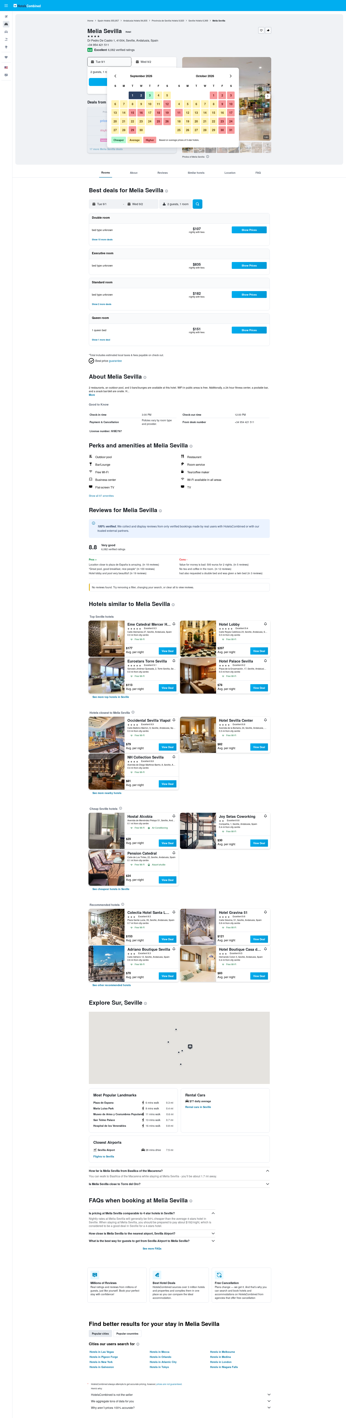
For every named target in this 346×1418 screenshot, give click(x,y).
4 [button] (158, 95)
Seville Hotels (195, 20)
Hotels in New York (101, 1362)
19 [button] (167, 113)
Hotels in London (221, 1362)
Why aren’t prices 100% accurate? (113, 1408)
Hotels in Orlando (160, 1357)
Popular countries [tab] (127, 1333)
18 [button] (158, 113)
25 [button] (158, 121)
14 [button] (123, 113)
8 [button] (132, 104)
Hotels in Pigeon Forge (104, 1357)
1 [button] (132, 95)
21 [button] (123, 121)
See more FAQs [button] (152, 1248)
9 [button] (141, 104)
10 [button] (149, 104)
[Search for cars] (6, 31)
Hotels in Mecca (159, 1352)
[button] (6, 6)
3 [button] (150, 95)
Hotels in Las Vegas (102, 1352)
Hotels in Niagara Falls (224, 1367)
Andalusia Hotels (131, 20)
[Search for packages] (6, 39)
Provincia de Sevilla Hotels (165, 20)
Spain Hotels (104, 20)
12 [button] (167, 104)
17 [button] (149, 113)
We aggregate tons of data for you (112, 1401)
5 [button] (167, 95)
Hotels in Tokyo (159, 1367)
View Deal (168, 651)
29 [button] (132, 130)
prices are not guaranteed (169, 1383)
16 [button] (141, 113)
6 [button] (115, 104)
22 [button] (132, 121)
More (92, 395)
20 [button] (115, 121)
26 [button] (167, 121)
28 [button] (123, 130)
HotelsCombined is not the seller (112, 1395)
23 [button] (141, 121)
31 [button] (230, 130)
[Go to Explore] (6, 47)
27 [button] (115, 130)
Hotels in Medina (220, 1357)
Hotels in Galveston (102, 1367)
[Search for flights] (6, 16)
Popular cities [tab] (100, 1333)
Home (90, 20)
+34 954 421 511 (98, 45)
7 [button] (124, 104)
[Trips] (6, 57)
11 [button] (158, 104)
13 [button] (115, 113)
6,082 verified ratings (121, 50)
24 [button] (149, 121)
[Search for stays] (6, 24)
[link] (111, 696)
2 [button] (141, 95)
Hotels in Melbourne (222, 1352)
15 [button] (132, 113)
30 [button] (141, 130)
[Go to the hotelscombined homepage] (27, 5)
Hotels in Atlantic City (163, 1362)
